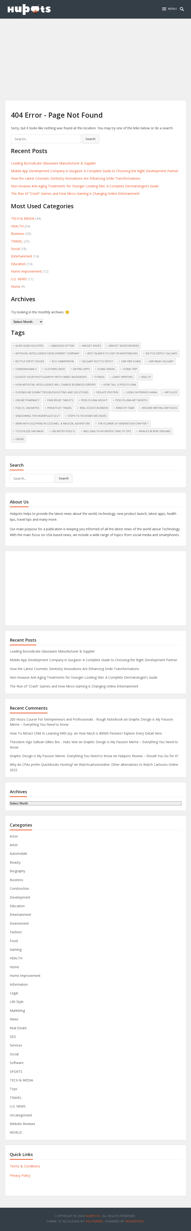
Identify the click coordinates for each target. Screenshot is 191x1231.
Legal (14, 993)
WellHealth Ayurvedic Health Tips (107, 431)
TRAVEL (17, 241)
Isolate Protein (107, 392)
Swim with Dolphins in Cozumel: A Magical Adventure (52, 423)
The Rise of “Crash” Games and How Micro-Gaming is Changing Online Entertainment (75, 193)
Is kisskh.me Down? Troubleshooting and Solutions (51, 392)
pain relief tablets (60, 400)
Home (15, 286)
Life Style (17, 1001)
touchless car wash (29, 431)
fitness (99, 377)
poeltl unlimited (27, 408)
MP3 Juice (171, 392)
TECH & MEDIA (22, 218)
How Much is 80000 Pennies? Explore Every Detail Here (120, 733)
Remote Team (125, 408)
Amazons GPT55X (62, 345)
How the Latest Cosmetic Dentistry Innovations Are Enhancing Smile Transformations (75, 178)
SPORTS (16, 1071)
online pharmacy (27, 400)
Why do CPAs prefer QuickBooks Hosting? (41, 764)
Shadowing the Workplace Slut (37, 415)
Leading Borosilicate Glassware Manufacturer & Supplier (53, 163)
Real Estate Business (94, 408)
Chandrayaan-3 (26, 369)
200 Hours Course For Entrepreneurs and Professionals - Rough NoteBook (66, 719)
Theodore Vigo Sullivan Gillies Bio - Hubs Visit (44, 742)
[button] (169, 9)
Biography (17, 871)
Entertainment (21, 256)
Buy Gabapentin (63, 361)
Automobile (18, 853)
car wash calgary (161, 361)
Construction (19, 888)
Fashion (16, 932)
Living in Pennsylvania (141, 392)
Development (20, 897)
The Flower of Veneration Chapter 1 (123, 423)
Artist (14, 845)
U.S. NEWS (19, 279)
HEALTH (17, 226)
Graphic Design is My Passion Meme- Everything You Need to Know (61, 756)
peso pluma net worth (131, 400)
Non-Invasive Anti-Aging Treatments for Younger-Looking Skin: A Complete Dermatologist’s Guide (85, 186)
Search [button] (90, 139)
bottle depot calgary (161, 353)
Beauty (15, 862)
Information (19, 984)
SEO (13, 1036)
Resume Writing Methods (159, 408)
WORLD (16, 1132)
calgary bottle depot (97, 361)
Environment (19, 923)
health (146, 377)
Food (14, 941)
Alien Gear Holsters (29, 345)
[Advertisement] (95, 53)
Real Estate (18, 1028)
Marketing (17, 1010)
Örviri (19, 439)
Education (18, 264)
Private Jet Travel (59, 408)
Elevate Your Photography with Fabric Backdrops (51, 377)
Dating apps (81, 369)
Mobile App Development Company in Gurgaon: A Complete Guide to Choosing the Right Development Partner (94, 171)
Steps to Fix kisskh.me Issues (87, 415)
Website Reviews (22, 1124)
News (14, 1019)
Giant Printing (122, 377)
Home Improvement (26, 271)
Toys (13, 1089)
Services (16, 1045)
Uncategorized (21, 1115)
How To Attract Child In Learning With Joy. (41, 733)
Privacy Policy (20, 1175)
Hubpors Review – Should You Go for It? (148, 756)
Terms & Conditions (25, 1166)
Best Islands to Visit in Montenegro (112, 353)
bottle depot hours (29, 361)
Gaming (15, 949)
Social (15, 248)
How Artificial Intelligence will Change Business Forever (55, 384)
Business (17, 233)
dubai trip (130, 369)
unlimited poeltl (63, 431)
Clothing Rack (54, 369)
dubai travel (106, 369)
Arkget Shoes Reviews (124, 345)
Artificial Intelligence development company (47, 353)
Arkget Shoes (91, 345)
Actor (14, 836)
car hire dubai (131, 361)
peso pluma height (94, 400)
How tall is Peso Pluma (119, 384)
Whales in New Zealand (155, 431)
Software (17, 1062)
